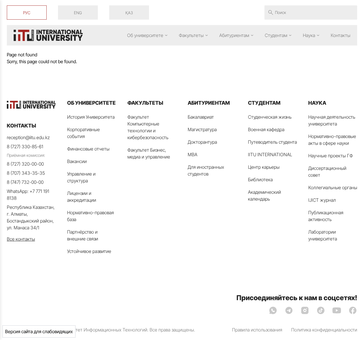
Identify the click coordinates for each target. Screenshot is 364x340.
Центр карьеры (264, 167)
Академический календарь (264, 195)
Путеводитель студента (272, 142)
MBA (192, 154)
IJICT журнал (322, 200)
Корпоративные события (83, 133)
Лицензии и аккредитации (81, 196)
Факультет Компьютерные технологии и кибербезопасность (147, 127)
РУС (26, 12)
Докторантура (202, 142)
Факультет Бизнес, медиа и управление (148, 153)
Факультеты (191, 35)
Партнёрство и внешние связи (82, 235)
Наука (309, 35)
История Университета (91, 117)
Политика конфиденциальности (324, 330)
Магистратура (202, 129)
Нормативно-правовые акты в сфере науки (332, 139)
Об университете (145, 35)
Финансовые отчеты (88, 149)
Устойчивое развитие (89, 251)
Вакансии (77, 161)
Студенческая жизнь (269, 117)
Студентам (276, 35)
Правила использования (257, 330)
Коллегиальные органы (332, 187)
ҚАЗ (129, 12)
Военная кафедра (266, 129)
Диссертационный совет (327, 171)
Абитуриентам (234, 35)
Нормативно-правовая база (90, 216)
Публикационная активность (325, 216)
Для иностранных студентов (206, 170)
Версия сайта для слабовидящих (39, 331)
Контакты (340, 35)
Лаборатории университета (322, 235)
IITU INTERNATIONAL (270, 154)
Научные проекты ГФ (330, 155)
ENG (78, 12)
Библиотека (260, 179)
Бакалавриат (201, 117)
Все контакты (21, 239)
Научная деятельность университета (331, 120)
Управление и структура (81, 177)
